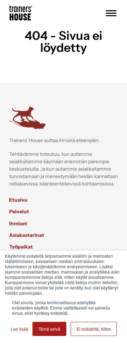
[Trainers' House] (20, 18)
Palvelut (19, 211)
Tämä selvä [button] (49, 329)
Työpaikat (21, 247)
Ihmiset (18, 223)
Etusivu (18, 200)
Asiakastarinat (26, 235)
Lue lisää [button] (19, 329)
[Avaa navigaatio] (111, 13)
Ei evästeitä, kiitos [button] (94, 329)
